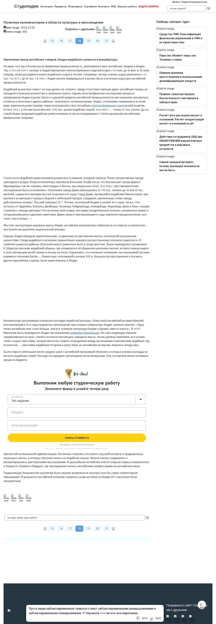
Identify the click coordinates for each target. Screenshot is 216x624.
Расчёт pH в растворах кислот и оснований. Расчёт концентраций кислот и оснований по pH (181, 119)
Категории (46, 6)
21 (106, 40)
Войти (176, 2)
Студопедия (26, 6)
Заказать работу (127, 6)
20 (97, 40)
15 (51, 40)
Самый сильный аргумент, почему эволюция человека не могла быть (179, 166)
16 (61, 40)
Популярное (75, 6)
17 (70, 40)
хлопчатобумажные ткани (107, 105)
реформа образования (85, 332)
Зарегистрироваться (194, 2)
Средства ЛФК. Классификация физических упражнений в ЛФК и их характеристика (180, 38)
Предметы (60, 6)
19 (88, 40)
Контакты (104, 6)
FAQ (113, 6)
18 (79, 40)
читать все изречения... (122, 613)
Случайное (90, 6)
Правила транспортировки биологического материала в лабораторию (178, 98)
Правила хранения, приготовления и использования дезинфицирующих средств (180, 77)
